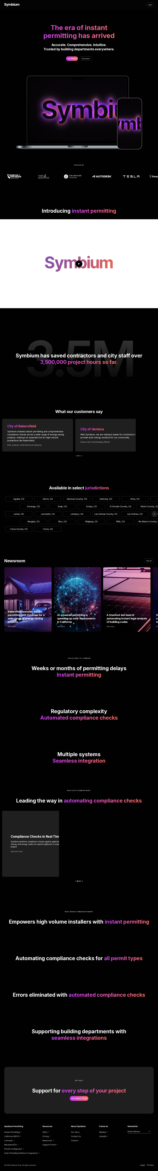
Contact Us (76, 1136)
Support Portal (49, 1145)
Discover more (17, 851)
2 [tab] (76, 455)
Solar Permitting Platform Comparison (21, 1153)
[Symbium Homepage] (11, 4)
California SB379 (11, 1136)
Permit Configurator (13, 1149)
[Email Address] (139, 1131)
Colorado (8, 1140)
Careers (74, 1140)
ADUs (45, 1132)
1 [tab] (74, 455)
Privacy (150, 1165)
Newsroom (47, 1140)
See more (11, 627)
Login (150, 5)
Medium (102, 1132)
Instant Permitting (12, 1132)
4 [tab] (83, 455)
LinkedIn (103, 1136)
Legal (142, 1165)
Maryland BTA (10, 1145)
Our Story (75, 1132)
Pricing (46, 1136)
